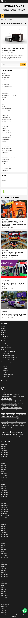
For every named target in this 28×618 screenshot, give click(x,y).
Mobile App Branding (6, 137)
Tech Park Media (4, 385)
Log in (3, 178)
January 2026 (4, 450)
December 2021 (4, 534)
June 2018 (3, 610)
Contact (3, 328)
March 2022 (3, 528)
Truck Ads (5, 372)
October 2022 (4, 513)
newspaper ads (5, 144)
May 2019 (3, 589)
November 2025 (4, 454)
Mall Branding (5, 126)
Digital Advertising (14, 409)
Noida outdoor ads (14, 425)
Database (4, 97)
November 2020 (4, 560)
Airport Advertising (6, 77)
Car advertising (5, 409)
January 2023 (4, 507)
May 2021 (3, 547)
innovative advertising (6, 119)
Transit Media (4, 364)
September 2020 (5, 562)
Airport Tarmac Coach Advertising (10, 357)
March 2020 (3, 572)
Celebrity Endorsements (7, 91)
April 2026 (3, 446)
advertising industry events (18, 396)
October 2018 (4, 602)
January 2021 (4, 555)
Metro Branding (6, 376)
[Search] (26, 16)
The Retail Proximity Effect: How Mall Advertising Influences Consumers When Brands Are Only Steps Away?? (13, 254)
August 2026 (4, 444)
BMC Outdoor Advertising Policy (9, 403)
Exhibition (5, 338)
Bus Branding (14, 405)
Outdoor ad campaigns (16, 427)
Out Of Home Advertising (18, 434)
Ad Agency (4, 73)
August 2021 (4, 541)
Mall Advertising (4, 340)
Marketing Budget (5, 130)
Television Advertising (6, 436)
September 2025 (5, 459)
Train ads (5, 368)
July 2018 (3, 608)
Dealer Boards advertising (7, 99)
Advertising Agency (6, 396)
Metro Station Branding (7, 133)
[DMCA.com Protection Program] (4, 191)
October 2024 (4, 477)
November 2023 (4, 494)
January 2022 (4, 532)
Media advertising (16, 418)
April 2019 (3, 591)
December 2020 (4, 557)
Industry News (15, 416)
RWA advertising (4, 380)
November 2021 (4, 536)
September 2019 (5, 581)
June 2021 (3, 545)
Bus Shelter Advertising (7, 86)
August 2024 (4, 482)
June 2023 (3, 499)
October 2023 (4, 496)
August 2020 (4, 564)
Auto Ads (5, 366)
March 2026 (3, 448)
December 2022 (4, 509)
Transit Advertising (6, 166)
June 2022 (3, 522)
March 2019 (3, 593)
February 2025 (4, 473)
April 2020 (3, 570)
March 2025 (3, 471)
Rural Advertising (5, 159)
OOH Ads (22, 425)
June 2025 (3, 465)
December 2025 (4, 452)
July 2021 (3, 543)
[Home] (2, 16)
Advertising (16, 394)
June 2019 (3, 587)
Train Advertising (5, 163)
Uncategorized (5, 170)
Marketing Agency (6, 418)
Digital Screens (6, 353)
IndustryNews (5, 115)
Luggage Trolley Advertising (9, 351)
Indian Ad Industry (6, 416)
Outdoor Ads (17, 430)
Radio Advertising (5, 155)
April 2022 (3, 526)
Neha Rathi (11, 52)
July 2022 (3, 520)
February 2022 (4, 530)
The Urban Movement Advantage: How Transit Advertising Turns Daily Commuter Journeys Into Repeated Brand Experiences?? (14, 223)
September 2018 (5, 604)
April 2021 (3, 549)
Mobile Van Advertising (6, 347)
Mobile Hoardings (5, 139)
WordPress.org (5, 185)
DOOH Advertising (10, 414)
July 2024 (3, 484)
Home (2, 334)
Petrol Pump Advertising (7, 150)
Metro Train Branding (6, 135)
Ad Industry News (19, 391)
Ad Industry (11, 391)
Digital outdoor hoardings (16, 412)
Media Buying (4, 343)
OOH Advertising (5, 146)
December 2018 (4, 600)
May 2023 (3, 501)
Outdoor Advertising (6, 148)
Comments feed (5, 182)
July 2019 (3, 585)
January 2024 (4, 490)
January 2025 (4, 475)
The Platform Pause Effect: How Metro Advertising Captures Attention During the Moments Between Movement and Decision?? (13, 284)
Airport (2, 349)
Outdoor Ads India (6, 432)
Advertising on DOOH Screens (8, 400)
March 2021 (3, 551)
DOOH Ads (3, 330)
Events (3, 106)
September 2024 (5, 480)
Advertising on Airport (6, 398)
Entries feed (4, 180)
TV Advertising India (6, 168)
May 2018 (3, 612)
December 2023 (4, 492)
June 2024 (3, 486)
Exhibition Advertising (6, 108)
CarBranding (4, 88)
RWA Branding (5, 161)
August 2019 (4, 583)
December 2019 (4, 574)
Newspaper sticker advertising (9, 359)
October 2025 (4, 456)
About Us (3, 326)
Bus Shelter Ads (5, 407)
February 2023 (4, 505)
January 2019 (4, 597)
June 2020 (3, 568)
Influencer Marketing (6, 117)
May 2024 (3, 488)
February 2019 (4, 595)
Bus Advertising (5, 84)
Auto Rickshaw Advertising (8, 80)
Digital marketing (5, 102)
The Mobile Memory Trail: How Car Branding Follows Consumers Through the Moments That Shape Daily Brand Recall (14, 314)
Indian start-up (5, 113)
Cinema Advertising (6, 93)
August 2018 (4, 606)
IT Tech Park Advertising (7, 121)
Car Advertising (6, 370)
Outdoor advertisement (17, 432)
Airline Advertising (6, 75)
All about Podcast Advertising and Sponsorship (13, 49)
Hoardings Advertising (6, 361)
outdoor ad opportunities (7, 430)
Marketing (4, 128)
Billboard (4, 82)
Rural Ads (3, 387)
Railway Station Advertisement (8, 157)
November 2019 (4, 576)
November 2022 (4, 511)
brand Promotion (21, 403)
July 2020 (3, 566)
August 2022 (4, 517)
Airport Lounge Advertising (8, 355)
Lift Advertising (5, 124)
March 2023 (3, 503)
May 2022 (3, 524)
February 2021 (4, 553)
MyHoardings (14, 6)
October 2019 (4, 578)
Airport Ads (5, 336)
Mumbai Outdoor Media (20, 423)
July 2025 (3, 463)
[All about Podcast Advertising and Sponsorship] (14, 35)
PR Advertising (5, 152)
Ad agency (4, 391)
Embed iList (3, 332)
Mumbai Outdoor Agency (7, 423)
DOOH (3, 104)
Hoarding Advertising (21, 414)
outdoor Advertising (6, 434)
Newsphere (20, 614)
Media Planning (4, 345)
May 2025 (3, 467)
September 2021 (5, 539)
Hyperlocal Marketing (6, 110)
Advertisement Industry (7, 394)
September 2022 (5, 515)
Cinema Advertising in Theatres (9, 95)
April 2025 (3, 469)
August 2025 (4, 461)
